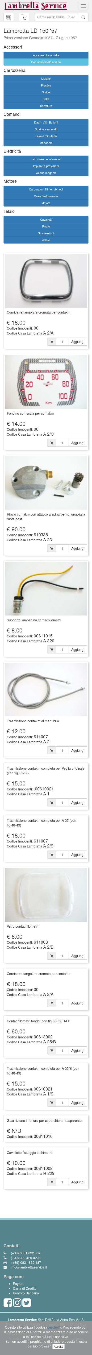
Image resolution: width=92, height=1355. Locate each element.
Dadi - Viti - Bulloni (46, 122)
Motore (46, 203)
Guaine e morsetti (46, 129)
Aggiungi (77, 341)
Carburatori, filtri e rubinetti (46, 189)
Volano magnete (46, 173)
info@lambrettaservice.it (28, 1267)
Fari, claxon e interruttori (46, 159)
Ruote (46, 226)
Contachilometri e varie (46, 62)
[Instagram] (17, 1304)
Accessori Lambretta (46, 55)
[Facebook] (8, 1304)
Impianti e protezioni (46, 166)
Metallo (46, 78)
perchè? (53, 1327)
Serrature (46, 106)
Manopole (46, 143)
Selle (46, 99)
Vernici (46, 240)
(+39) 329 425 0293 (25, 1257)
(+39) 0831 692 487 (25, 1253)
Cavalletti (46, 219)
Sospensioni (46, 233)
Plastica (46, 85)
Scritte (46, 92)
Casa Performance (46, 196)
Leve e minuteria (46, 136)
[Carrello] (9, 17)
